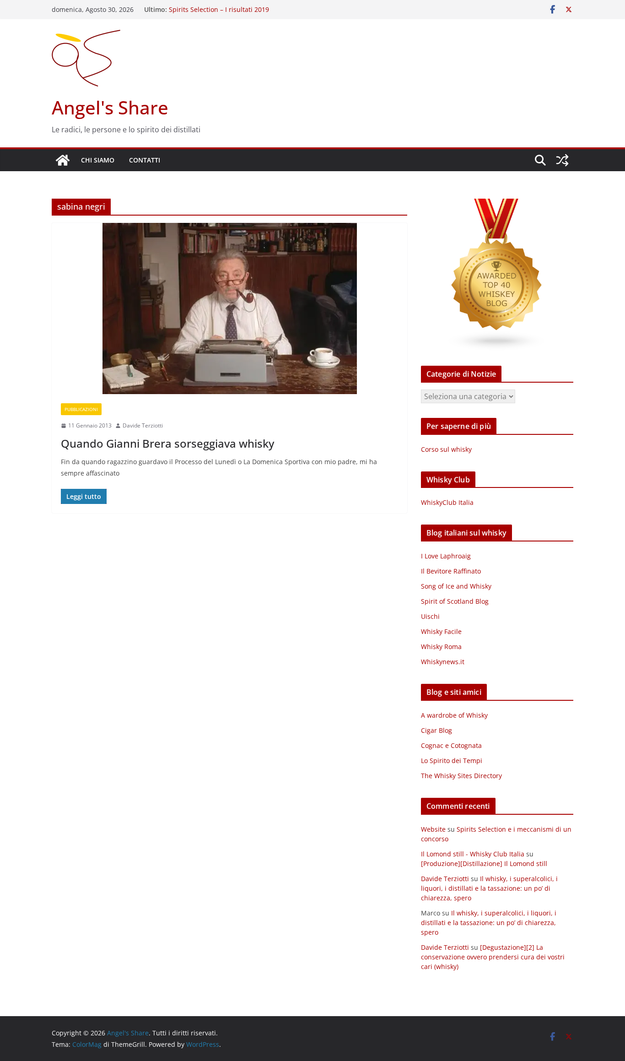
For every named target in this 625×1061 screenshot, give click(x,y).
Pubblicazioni (81, 409)
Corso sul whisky (446, 449)
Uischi (430, 616)
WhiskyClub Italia (447, 502)
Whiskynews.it (442, 661)
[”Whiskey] (497, 204)
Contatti (144, 160)
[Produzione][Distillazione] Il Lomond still (484, 863)
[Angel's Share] (63, 160)
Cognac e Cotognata (451, 745)
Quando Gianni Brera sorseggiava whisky (167, 443)
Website (433, 829)
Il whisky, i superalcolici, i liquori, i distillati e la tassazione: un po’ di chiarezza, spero (489, 888)
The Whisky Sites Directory (461, 775)
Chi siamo (97, 160)
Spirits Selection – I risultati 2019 (219, 9)
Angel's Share (110, 107)
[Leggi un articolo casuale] (562, 160)
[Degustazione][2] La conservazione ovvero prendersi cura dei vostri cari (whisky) (493, 957)
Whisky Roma (441, 646)
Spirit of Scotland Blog (455, 601)
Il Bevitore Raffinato (451, 571)
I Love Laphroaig (446, 556)
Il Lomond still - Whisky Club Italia (472, 854)
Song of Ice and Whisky (456, 586)
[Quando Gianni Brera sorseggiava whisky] (229, 308)
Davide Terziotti (143, 425)
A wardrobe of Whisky (454, 715)
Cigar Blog (436, 730)
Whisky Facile (441, 631)
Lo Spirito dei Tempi (451, 760)
